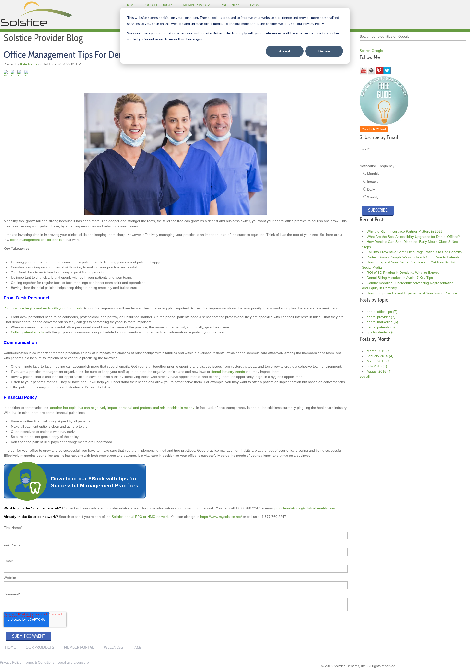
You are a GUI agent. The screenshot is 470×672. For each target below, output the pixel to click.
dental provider (381, 317)
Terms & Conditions (39, 662)
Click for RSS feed (374, 129)
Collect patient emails (27, 332)
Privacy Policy (10, 662)
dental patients (381, 327)
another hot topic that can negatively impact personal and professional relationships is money (122, 408)
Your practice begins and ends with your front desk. (43, 308)
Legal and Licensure (73, 662)
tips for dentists (381, 332)
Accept (284, 51)
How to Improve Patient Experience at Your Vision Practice (412, 293)
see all (365, 376)
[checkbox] (413, 185)
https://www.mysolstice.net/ (221, 517)
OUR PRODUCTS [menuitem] (159, 5)
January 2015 (380, 356)
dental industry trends (228, 372)
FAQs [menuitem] (254, 5)
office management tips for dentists (37, 240)
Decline (324, 51)
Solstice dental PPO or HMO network (140, 517)
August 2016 (379, 371)
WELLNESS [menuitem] (231, 5)
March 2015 (379, 361)
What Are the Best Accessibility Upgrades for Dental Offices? (413, 237)
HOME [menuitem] (130, 5)
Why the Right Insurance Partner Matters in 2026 (405, 231)
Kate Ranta (28, 64)
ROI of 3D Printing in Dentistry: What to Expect (403, 272)
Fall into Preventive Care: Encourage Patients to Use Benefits (414, 252)
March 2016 (379, 351)
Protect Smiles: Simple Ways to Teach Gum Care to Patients (413, 257)
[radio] (414, 173)
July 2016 (377, 366)
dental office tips (382, 312)
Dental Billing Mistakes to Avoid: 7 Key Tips (400, 278)
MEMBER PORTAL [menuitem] (197, 5)
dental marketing (382, 322)
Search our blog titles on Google (385, 36)
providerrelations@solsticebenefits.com (304, 508)
